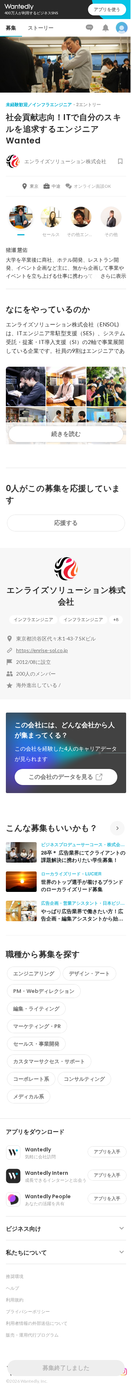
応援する (66, 523)
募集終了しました (66, 1368)
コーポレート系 (31, 1079)
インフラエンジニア (33, 619)
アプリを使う (107, 9)
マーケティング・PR (37, 1026)
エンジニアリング (33, 973)
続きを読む (66, 434)
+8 (115, 619)
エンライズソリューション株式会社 (66, 596)
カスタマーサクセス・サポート (49, 1061)
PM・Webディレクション (43, 991)
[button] (69, 1132)
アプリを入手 (107, 1151)
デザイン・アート (89, 973)
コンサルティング (84, 1079)
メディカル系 (28, 1096)
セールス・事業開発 (36, 1043)
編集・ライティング (36, 1008)
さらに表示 (113, 276)
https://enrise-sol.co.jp (42, 650)
